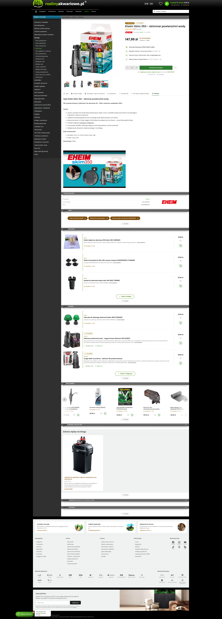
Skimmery (80, 17)
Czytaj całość (68, 489)
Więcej (74, 607)
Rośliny (86, 11)
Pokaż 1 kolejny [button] (126, 296)
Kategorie (42, 11)
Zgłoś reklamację (106, 551)
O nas (136, 542)
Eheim (148, 199)
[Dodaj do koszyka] (180, 245)
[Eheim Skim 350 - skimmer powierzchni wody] (91, 50)
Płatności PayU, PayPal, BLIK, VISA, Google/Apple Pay (145, 55)
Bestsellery (39, 549)
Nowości (61, 11)
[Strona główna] (36, 11)
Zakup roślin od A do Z (107, 542)
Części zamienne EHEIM (76, 218)
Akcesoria (112, 93)
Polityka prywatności (141, 551)
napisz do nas (155, 72)
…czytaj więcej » (140, 242)
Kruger (86, 356)
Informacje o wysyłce (107, 547)
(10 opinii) (138, 29)
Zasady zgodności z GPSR (142, 554)
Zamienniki (124, 93)
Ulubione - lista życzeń (73, 556)
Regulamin (138, 544)
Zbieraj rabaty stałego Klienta (138, 59)
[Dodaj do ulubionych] (175, 68)
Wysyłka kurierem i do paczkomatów (140, 51)
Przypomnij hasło (72, 564)
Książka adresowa (72, 559)
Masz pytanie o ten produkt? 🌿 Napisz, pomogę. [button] (41, 613)
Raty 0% (137, 547)
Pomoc (93, 11)
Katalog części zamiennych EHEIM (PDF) (124, 218)
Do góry (126, 223)
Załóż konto (70, 544)
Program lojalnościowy (141, 549)
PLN (151, 4)
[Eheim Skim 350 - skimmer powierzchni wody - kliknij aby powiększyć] (66, 84)
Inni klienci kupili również (141, 93)
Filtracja (74, 17)
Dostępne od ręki (41, 556)
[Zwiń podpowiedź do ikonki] (50, 611)
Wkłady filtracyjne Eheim (97, 218)
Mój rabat (70, 561)
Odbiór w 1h (100, 346)
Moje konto (70, 542)
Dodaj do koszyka (156, 67)
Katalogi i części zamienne (96, 93)
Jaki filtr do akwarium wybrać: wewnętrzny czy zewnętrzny (80, 478)
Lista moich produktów (73, 554)
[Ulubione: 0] (161, 4)
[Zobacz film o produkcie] (104, 84)
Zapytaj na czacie (145, 72)
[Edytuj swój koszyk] (167, 4)
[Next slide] (185, 399)
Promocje (70, 11)
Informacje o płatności (107, 549)
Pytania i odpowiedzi (107, 544)
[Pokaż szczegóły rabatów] (160, 59)
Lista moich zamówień (73, 551)
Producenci (52, 11)
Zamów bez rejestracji (73, 547)
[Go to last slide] (64, 399)
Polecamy (140, 23)
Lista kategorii (66, 17)
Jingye (85, 336)
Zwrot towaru (105, 554)
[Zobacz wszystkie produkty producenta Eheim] (129, 32)
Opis (67, 93)
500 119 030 (171, 72)
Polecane (78, 11)
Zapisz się (75, 602)
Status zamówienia (72, 549)
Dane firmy (138, 556)
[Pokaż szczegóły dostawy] (159, 51)
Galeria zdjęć (77, 93)
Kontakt (103, 556)
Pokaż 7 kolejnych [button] (126, 374)
